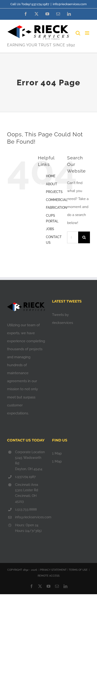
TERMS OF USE (78, 569)
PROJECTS (54, 192)
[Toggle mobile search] (78, 33)
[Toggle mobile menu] (87, 33)
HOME (50, 176)
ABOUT (51, 184)
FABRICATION (56, 207)
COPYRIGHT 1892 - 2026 (22, 569)
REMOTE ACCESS (49, 575)
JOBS (50, 229)
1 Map (57, 453)
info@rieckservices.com (70, 4)
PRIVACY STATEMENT (53, 569)
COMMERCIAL (57, 200)
